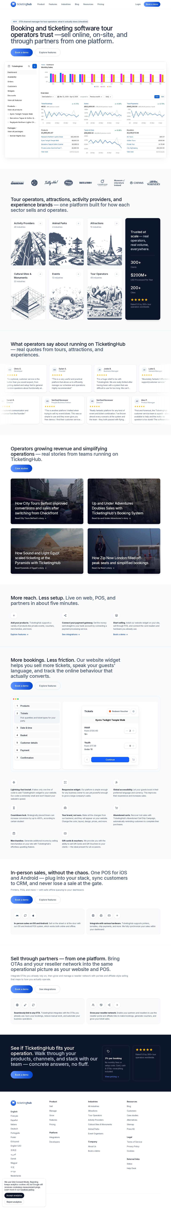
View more (44, 152)
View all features (15, 100)
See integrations (71, 634)
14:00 (103, 755)
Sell (51, 1123)
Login (138, 4)
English (14, 1128)
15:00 (117, 755)
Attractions (92, 1127)
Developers (54, 1158)
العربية (13, 1171)
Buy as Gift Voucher (97, 765)
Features (53, 4)
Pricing (101, 4)
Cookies (130, 1167)
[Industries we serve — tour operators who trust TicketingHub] (85, 183)
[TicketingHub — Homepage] (21, 4)
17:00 (130, 755)
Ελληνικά (15, 1158)
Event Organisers (95, 1150)
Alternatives (132, 1136)
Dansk (13, 1175)
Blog (77, 4)
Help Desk (131, 1185)
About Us (92, 1163)
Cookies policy (27, 1190)
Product (41, 4)
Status (129, 1180)
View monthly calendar (110, 742)
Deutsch (14, 1145)
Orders (10, 81)
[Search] (29, 66)
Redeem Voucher (118, 711)
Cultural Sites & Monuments (100, 1141)
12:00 (90, 755)
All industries (93, 1123)
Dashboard (12, 72)
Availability (12, 77)
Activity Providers (96, 1136)
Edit (162, 96)
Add (157, 96)
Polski (13, 1154)
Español (14, 1136)
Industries (66, 4)
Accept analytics (14, 1195)
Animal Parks (93, 1145)
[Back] (87, 776)
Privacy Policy (133, 1163)
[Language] (133, 711)
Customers (12, 86)
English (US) (16, 1162)
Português (15, 1149)
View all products (15, 110)
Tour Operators (95, 1132)
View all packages (15, 131)
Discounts (12, 95)
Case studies (21, 468)
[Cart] (133, 776)
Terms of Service (134, 1158)
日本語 (13, 1166)
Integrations (54, 1154)
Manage (53, 1127)
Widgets (11, 91)
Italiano (14, 1141)
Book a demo (152, 4)
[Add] (34, 66)
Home (43, 65)
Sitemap (130, 1141)
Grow (51, 1132)
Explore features (47, 52)
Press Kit (131, 1145)
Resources (88, 4)
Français (14, 1132)
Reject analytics (14, 1202)
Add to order (110, 776)
